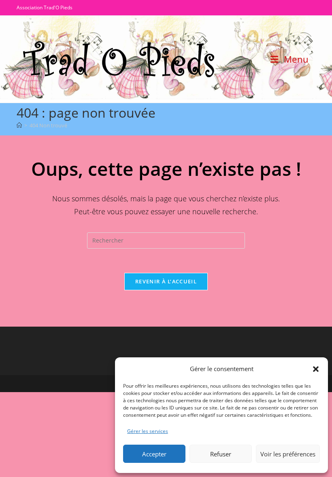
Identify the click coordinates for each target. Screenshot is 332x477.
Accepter (154, 454)
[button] (316, 369)
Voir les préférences (287, 454)
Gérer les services (147, 431)
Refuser (220, 454)
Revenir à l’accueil (166, 281)
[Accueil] (19, 125)
